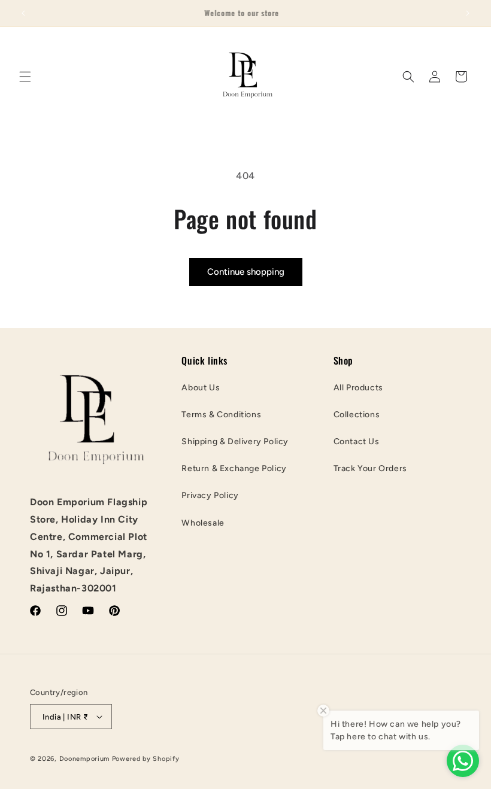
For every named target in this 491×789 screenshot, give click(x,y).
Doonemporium (84, 759)
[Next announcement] (467, 13)
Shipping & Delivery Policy (235, 441)
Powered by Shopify (146, 759)
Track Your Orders (370, 468)
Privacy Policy (209, 495)
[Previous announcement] (23, 13)
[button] (25, 76)
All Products (358, 388)
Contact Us (357, 441)
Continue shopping (245, 271)
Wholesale (202, 523)
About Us (200, 388)
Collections (357, 414)
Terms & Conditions (221, 414)
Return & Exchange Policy (233, 468)
